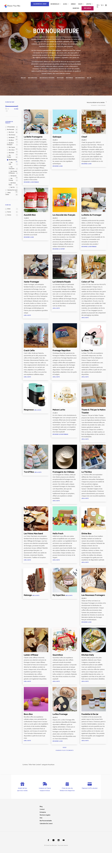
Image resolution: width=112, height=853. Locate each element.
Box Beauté (11, 138)
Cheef (84, 137)
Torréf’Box (29, 472)
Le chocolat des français (64, 215)
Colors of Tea (87, 281)
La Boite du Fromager (91, 215)
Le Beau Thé (87, 350)
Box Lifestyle (9, 156)
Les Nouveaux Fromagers (93, 595)
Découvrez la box (57, 741)
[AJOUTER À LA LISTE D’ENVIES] (36, 132)
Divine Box (86, 533)
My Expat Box (59, 595)
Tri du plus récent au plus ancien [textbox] (95, 102)
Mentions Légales (45, 815)
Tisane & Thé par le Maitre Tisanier (93, 411)
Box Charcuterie (11, 168)
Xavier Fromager (31, 281)
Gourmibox (58, 655)
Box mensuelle (10, 129)
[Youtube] (64, 840)
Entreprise (43, 812)
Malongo (28, 595)
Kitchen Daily (87, 655)
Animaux (73, 4)
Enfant (8, 209)
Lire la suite (27, 315)
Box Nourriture (13, 160)
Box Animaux (12, 135)
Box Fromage (11, 179)
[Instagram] (53, 840)
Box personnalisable (46, 821)
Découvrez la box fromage (31, 182)
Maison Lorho (59, 409)
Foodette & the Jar (89, 714)
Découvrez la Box (57, 166)
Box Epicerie (13, 176)
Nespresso (29, 409)
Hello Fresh (58, 533)
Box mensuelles (55, 4)
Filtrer (16, 109)
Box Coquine (12, 147)
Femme (9, 212)
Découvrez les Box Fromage (60, 434)
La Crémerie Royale (62, 281)
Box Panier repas (12, 184)
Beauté (80, 4)
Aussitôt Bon (30, 215)
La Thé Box (86, 472)
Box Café (10, 163)
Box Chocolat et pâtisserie (13, 172)
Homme (9, 215)
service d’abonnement (57, 37)
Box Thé (13, 187)
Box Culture (11, 150)
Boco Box (28, 714)
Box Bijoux (11, 140)
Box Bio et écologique (10, 144)
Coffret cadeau (7, 193)
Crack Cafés (29, 350)
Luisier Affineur (31, 655)
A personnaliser (11, 127)
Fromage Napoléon (61, 350)
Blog (41, 806)
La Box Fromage (60, 714)
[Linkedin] (58, 840)
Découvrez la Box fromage (88, 246)
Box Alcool (11, 132)
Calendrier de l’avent (46, 824)
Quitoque (57, 137)
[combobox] (96, 102)
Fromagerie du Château (63, 472)
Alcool (65, 4)
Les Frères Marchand (33, 533)
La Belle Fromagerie (33, 137)
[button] (98, 5)
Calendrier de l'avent (12, 190)
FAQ (41, 818)
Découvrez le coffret (59, 249)
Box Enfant (11, 153)
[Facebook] (48, 840)
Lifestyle (88, 4)
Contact (42, 809)
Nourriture (76, 8)
